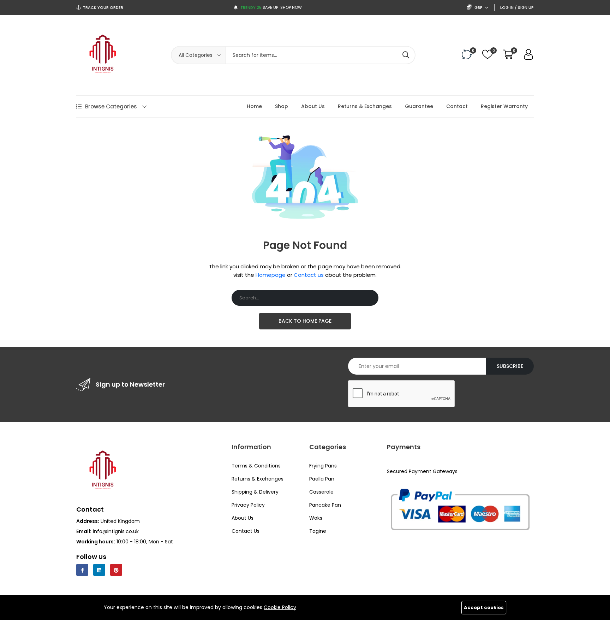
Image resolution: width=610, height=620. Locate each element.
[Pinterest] (116, 570)
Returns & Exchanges (365, 106)
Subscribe (510, 366)
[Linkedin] (99, 570)
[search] (405, 55)
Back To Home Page (305, 320)
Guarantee (419, 106)
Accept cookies (484, 607)
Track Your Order (103, 7)
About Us (313, 106)
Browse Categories (111, 106)
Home (254, 106)
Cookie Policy (280, 607)
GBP (478, 7)
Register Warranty (504, 106)
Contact (457, 106)
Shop (281, 106)
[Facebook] (82, 570)
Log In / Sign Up (517, 7)
